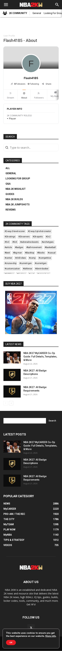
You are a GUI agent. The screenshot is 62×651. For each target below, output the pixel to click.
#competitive (45, 258)
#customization (12, 268)
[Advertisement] (31, 26)
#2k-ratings (10, 236)
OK (10, 642)
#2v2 (48, 236)
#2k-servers (24, 236)
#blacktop (29, 253)
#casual (51, 253)
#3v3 (7, 242)
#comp (32, 258)
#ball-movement (34, 247)
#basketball (50, 247)
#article (8, 247)
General (37, 13)
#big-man (17, 253)
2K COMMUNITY (18, 13)
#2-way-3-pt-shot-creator (39, 231)
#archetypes (48, 242)
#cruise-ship (10, 263)
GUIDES (10, 194)
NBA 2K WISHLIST (16, 189)
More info (50, 636)
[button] (5, 4)
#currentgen (40, 263)
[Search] (57, 4)
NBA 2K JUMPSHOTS (18, 204)
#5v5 (14, 242)
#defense (27, 268)
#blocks (41, 253)
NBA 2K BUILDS (14, 199)
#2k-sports (38, 236)
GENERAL (11, 173)
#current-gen (25, 263)
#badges (19, 247)
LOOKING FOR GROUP (18, 178)
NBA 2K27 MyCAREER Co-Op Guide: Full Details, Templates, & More (40, 356)
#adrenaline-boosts (29, 242)
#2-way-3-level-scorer (15, 231)
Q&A (8, 183)
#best (7, 253)
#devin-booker (41, 268)
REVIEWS (11, 209)
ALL (8, 168)
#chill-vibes (20, 258)
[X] (31, 627)
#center (8, 258)
